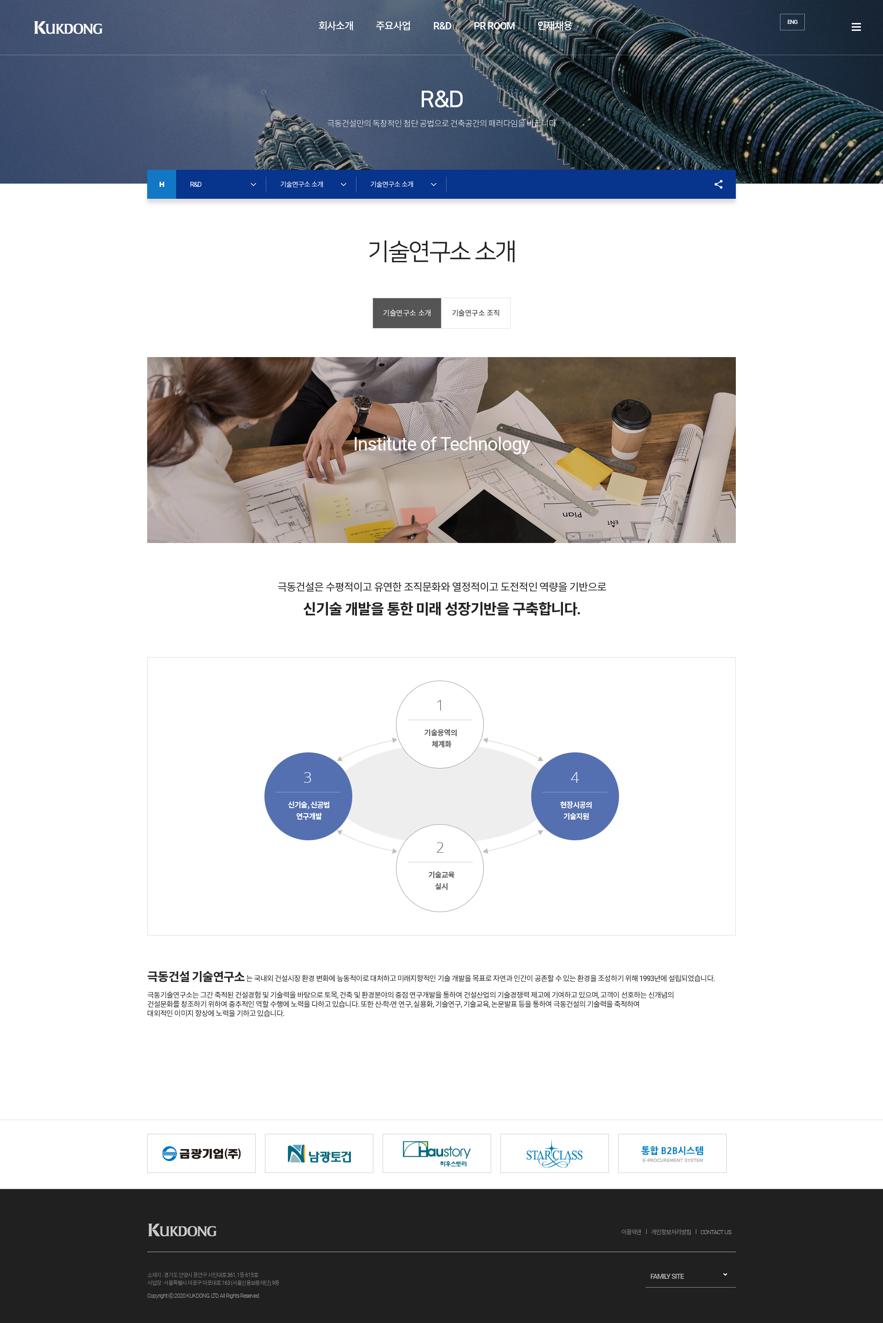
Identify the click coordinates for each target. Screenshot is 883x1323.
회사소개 (335, 26)
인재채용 (554, 26)
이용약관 (631, 1232)
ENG (792, 21)
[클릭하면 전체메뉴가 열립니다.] (856, 27)
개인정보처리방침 (671, 1232)
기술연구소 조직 (476, 313)
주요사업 (393, 26)
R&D (442, 26)
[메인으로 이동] (161, 184)
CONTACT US (715, 1232)
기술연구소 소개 (407, 313)
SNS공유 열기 (714, 184)
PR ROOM (494, 26)
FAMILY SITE (666, 1276)
